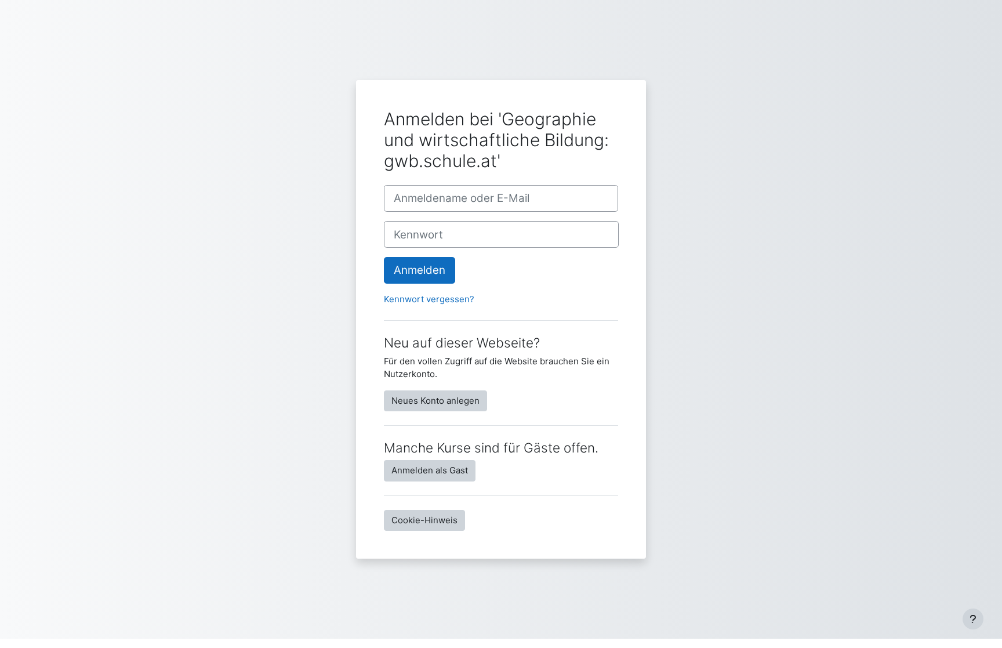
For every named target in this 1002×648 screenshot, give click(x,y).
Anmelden (419, 270)
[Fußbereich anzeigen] (973, 619)
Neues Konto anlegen (435, 400)
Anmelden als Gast (429, 470)
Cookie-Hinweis (424, 520)
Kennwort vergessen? (429, 299)
